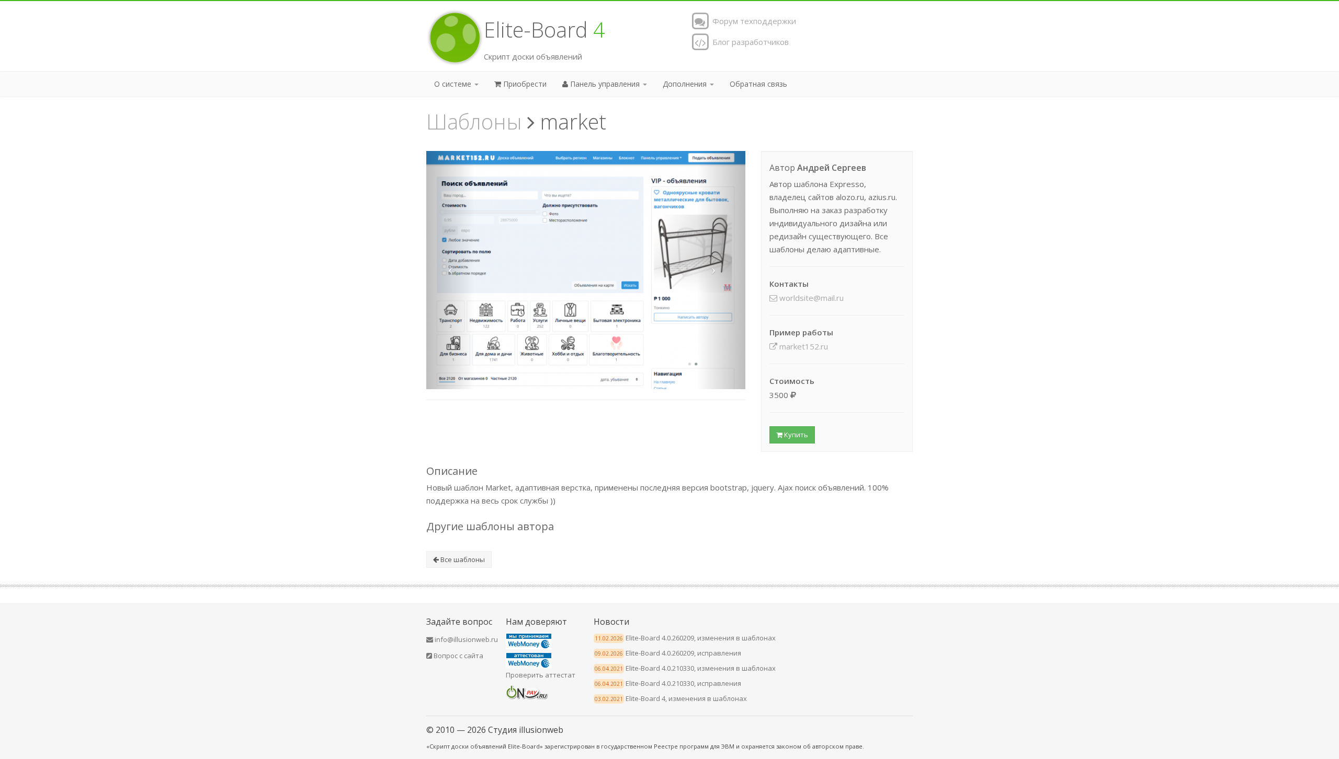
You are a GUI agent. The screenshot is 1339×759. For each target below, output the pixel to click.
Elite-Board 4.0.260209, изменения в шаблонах (701, 638)
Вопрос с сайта (457, 655)
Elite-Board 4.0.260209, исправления (683, 653)
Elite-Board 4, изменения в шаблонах (686, 698)
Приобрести (524, 84)
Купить (795, 434)
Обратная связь (758, 84)
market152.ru (802, 346)
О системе (453, 84)
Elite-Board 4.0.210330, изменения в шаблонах (701, 668)
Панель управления (605, 84)
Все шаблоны (462, 559)
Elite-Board (544, 29)
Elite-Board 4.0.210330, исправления (683, 683)
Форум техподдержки (753, 21)
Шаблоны (474, 121)
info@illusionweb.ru (465, 639)
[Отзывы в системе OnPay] (527, 691)
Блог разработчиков (749, 42)
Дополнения (686, 84)
